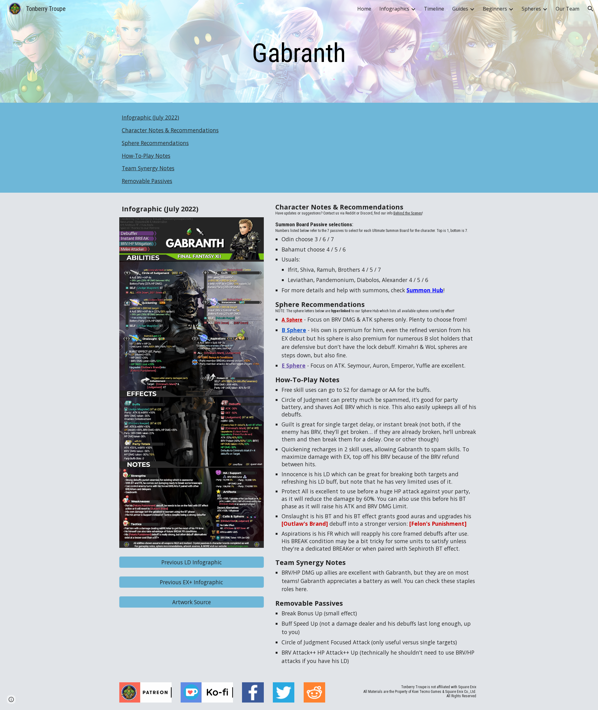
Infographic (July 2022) (150, 117)
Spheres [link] (531, 8)
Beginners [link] (495, 8)
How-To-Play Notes (146, 155)
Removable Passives (147, 181)
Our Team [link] (567, 8)
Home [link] (364, 8)
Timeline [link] (434, 8)
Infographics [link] (394, 8)
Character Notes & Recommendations (170, 130)
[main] (299, 53)
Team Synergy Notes (148, 168)
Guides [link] (460, 8)
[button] (590, 8)
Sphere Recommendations (155, 143)
